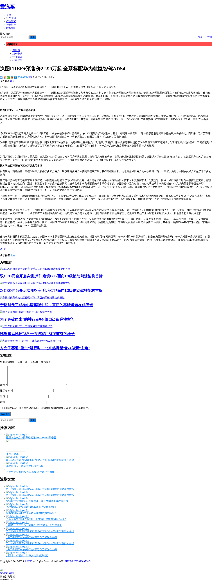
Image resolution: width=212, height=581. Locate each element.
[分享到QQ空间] (15, 77)
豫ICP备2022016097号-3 (77, 561)
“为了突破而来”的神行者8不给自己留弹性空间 (31, 537)
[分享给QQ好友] (12, 77)
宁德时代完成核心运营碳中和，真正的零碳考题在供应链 (46, 305)
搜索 (33, 37)
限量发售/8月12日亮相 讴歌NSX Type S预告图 (31, 437)
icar (30, 77)
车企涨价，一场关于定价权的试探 (24, 466)
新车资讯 (11, 18)
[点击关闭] (0, 567)
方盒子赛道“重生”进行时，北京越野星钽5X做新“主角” (45, 348)
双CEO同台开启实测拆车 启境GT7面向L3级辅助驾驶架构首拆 (51, 276)
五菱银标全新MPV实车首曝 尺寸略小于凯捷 (30, 472)
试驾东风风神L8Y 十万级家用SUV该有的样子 (37, 334)
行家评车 (11, 24)
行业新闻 (11, 21)
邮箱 (3, 396)
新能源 (16, 50)
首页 (8, 15)
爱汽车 (7, 6)
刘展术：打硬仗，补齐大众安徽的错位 (27, 555)
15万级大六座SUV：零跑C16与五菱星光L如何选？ (34, 525)
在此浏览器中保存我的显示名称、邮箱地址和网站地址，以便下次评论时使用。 (47, 408)
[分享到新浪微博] (5, 77)
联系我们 (11, 28)
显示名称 (6, 390)
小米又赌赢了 (13, 453)
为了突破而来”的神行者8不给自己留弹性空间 (37, 319)
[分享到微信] (8, 77)
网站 (2, 402)
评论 (12, 81)
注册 (209, 37)
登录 (200, 37)
